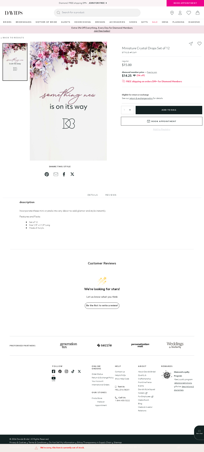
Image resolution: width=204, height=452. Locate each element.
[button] (127, 110)
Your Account (97, 381)
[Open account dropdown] (180, 12)
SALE (155, 22)
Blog (140, 404)
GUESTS (65, 22)
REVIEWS (111, 195)
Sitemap (118, 443)
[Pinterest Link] (60, 371)
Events (141, 386)
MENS (165, 22)
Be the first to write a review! (102, 305)
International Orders (100, 385)
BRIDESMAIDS (24, 22)
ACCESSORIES (117, 22)
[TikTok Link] (73, 371)
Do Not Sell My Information (62, 443)
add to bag (169, 110)
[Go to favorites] (188, 12)
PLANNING (178, 22)
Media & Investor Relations (145, 409)
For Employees (144, 397)
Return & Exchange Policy (103, 378)
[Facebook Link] (53, 371)
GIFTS (144, 22)
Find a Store (97, 398)
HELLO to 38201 (122, 390)
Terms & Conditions (37, 443)
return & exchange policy (141, 98)
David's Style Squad (146, 390)
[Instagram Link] (66, 371)
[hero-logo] (13, 12)
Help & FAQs (120, 375)
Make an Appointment (101, 403)
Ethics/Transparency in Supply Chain (94, 443)
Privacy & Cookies (18, 443)
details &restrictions (183, 383)
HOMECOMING (82, 22)
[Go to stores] (172, 12)
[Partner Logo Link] (68, 345)
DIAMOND (194, 22)
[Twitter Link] (79, 371)
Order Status (97, 374)
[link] (47, 174)
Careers (141, 393)
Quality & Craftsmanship (144, 377)
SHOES (133, 22)
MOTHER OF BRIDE (46, 22)
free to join (152, 72)
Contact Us (120, 372)
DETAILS (93, 195)
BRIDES (7, 22)
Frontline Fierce (144, 382)
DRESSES (100, 22)
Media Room (143, 400)
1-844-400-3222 (122, 401)
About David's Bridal (147, 372)
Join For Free (97, 3)
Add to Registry (161, 129)
